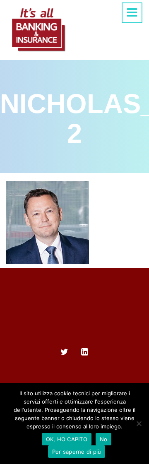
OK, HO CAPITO (66, 439)
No (104, 439)
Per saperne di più (76, 451)
